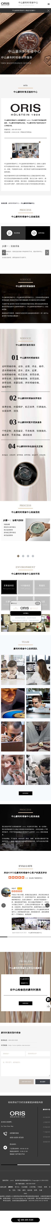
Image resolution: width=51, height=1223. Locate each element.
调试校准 (27, 435)
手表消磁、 (17, 435)
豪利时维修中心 (14, 203)
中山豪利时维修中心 (28, 2)
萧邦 (24, 1190)
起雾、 (35, 370)
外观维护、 (19, 407)
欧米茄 (30, 1190)
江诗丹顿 (32, 1187)
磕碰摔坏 (6, 387)
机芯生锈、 (24, 374)
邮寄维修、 (20, 455)
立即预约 (25, 613)
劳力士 (17, 1187)
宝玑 (14, 1190)
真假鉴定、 (19, 431)
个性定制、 (8, 431)
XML (25, 1193)
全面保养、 (8, 411)
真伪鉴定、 (6, 455)
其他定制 (42, 455)
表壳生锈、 (35, 374)
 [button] (3, 905)
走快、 (21, 366)
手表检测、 (31, 431)
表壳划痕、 (35, 378)
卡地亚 (40, 1187)
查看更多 (26, 1003)
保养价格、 (8, 407)
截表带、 (6, 435)
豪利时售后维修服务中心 (23, 1180)
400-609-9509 (26, 1081)
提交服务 (42, 1081)
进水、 (21, 370)
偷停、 (42, 366)
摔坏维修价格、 (33, 383)
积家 (45, 1187)
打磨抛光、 (42, 407)
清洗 (16, 411)
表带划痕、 (8, 383)
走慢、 (28, 366)
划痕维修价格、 (22, 378)
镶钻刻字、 (35, 455)
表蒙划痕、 (19, 383)
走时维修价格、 (10, 366)
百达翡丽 (24, 1187)
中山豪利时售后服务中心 (35, 932)
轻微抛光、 (42, 431)
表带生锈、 (8, 378)
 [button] (47, 905)
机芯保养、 (31, 407)
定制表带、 (13, 455)
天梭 (40, 1190)
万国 (19, 1190)
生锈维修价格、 (10, 374)
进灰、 (28, 370)
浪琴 (35, 1190)
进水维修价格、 (10, 370)
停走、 (35, 366)
